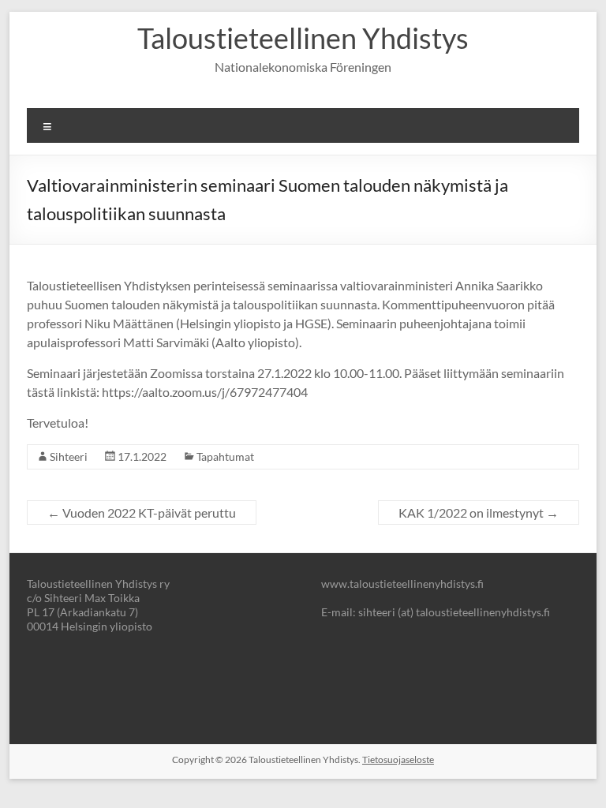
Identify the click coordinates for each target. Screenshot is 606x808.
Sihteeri (69, 456)
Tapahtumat (225, 456)
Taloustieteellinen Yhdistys (303, 38)
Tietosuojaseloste (398, 759)
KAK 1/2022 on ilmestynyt (478, 512)
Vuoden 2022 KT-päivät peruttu (141, 512)
